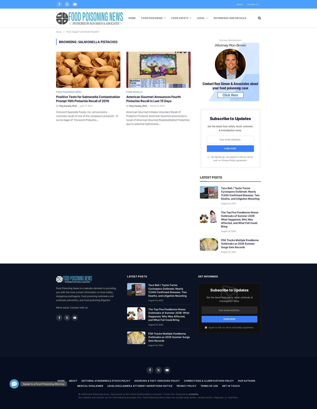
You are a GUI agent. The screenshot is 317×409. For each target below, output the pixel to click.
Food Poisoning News (69, 92)
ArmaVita (193, 394)
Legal (201, 18)
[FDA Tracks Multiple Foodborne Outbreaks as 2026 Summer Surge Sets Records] (209, 244)
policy (239, 327)
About (240, 4)
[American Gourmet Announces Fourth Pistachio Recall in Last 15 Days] (158, 70)
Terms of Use (209, 386)
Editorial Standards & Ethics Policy (106, 380)
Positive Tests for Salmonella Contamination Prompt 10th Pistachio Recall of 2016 (88, 99)
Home (132, 18)
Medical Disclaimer (90, 386)
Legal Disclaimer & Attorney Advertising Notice (140, 386)
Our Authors (246, 380)
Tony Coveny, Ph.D (68, 106)
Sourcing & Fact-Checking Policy (157, 380)
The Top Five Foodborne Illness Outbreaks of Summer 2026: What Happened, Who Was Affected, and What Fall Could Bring (239, 219)
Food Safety (180, 18)
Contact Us (253, 4)
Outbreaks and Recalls (230, 18)
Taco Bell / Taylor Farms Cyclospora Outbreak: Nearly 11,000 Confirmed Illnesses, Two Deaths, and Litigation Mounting (240, 193)
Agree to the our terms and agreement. (231, 327)
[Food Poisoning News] (89, 18)
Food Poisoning (152, 18)
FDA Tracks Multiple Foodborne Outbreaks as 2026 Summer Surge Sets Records (240, 244)
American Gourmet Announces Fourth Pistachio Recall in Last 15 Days (153, 99)
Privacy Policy (229, 160)
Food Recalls (134, 92)
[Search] (259, 18)
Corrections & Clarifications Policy (209, 380)
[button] (14, 381)
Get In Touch (231, 386)
